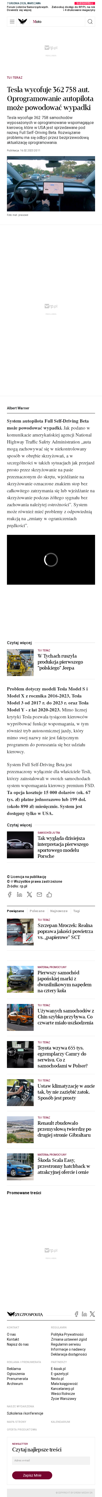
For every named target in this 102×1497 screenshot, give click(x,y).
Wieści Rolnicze (63, 1394)
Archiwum (15, 1384)
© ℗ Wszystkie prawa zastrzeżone (34, 881)
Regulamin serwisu (66, 1344)
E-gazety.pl (59, 1374)
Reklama (14, 1369)
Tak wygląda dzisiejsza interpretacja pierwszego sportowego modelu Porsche (63, 847)
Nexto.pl (57, 1379)
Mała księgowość (64, 1384)
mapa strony (16, 1422)
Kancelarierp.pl (62, 1389)
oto (37, 21)
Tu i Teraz (15, 77)
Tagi (76, 911)
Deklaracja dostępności (69, 1354)
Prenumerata (17, 1379)
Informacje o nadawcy (68, 1349)
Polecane (37, 911)
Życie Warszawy (63, 1399)
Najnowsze (59, 911)
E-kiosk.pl (58, 1369)
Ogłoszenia (16, 1374)
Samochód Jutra (49, 832)
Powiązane (15, 911)
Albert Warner (18, 408)
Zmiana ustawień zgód (69, 1339)
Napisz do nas (18, 1344)
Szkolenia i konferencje (25, 1413)
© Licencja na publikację (27, 877)
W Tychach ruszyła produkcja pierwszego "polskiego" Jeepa (60, 662)
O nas (11, 1334)
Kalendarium (60, 1422)
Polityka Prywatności (67, 1334)
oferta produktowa (22, 1429)
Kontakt (13, 1339)
